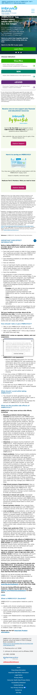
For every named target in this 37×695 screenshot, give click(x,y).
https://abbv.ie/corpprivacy (11, 230)
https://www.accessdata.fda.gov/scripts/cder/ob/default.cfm (18, 644)
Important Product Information (14, 631)
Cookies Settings (18, 353)
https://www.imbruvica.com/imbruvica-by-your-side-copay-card (17, 226)
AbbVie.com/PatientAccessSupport (13, 590)
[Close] (32, 341)
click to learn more (19, 3)
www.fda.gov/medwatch (9, 584)
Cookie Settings (18, 685)
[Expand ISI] (35, 240)
